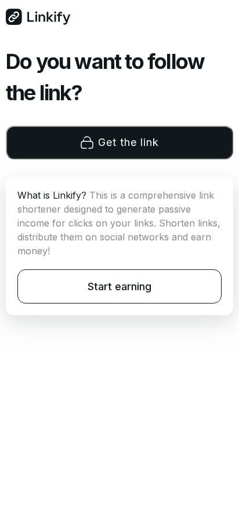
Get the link (128, 142)
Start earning (119, 286)
